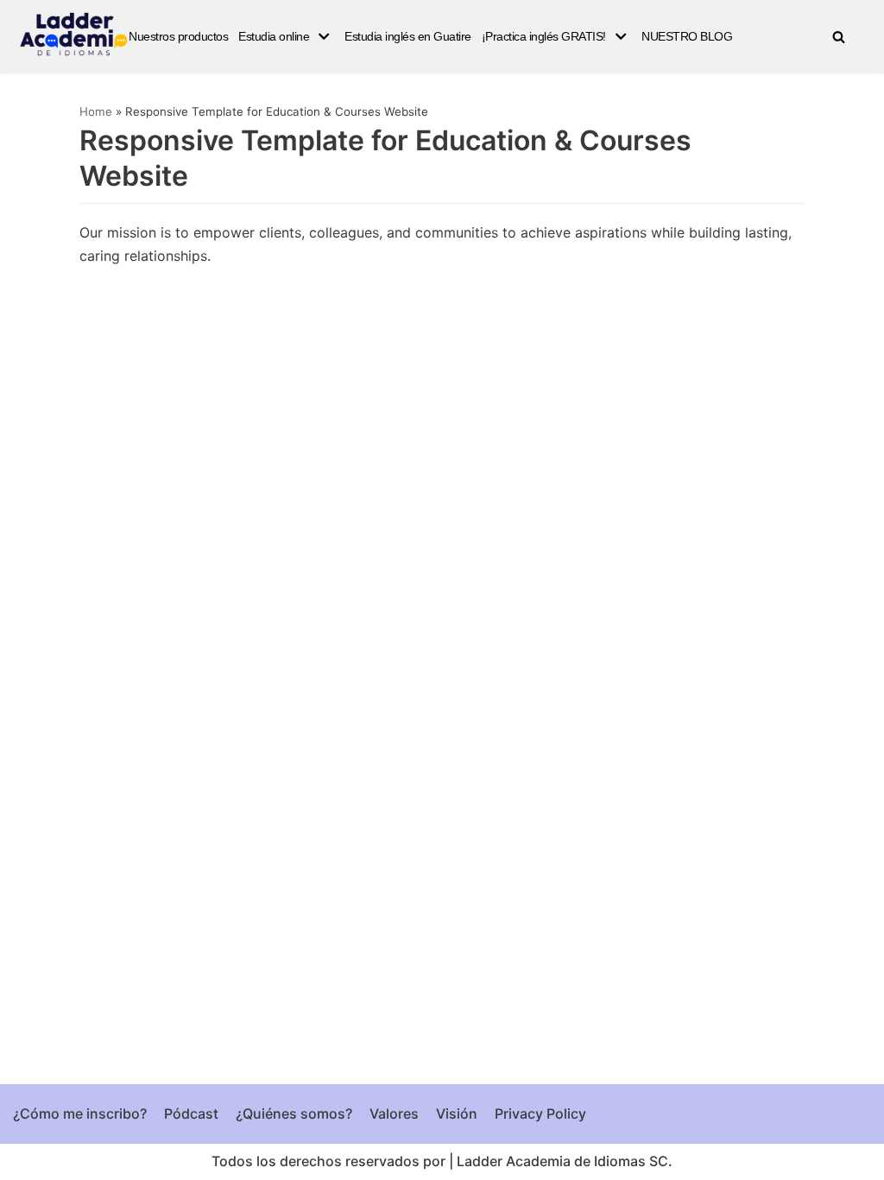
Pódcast (191, 1113)
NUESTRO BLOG (686, 36)
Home (95, 111)
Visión (456, 1113)
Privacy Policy (540, 1113)
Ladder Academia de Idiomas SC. (564, 1161)
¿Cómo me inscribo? (80, 1113)
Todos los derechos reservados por (328, 1161)
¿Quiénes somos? (294, 1113)
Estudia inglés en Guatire (407, 36)
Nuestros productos (178, 36)
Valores (394, 1113)
